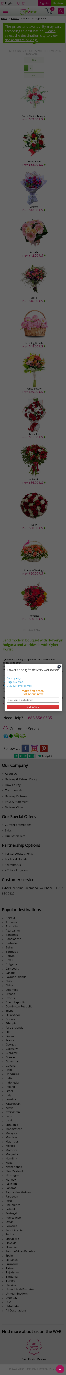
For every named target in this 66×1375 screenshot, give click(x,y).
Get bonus (33, 707)
